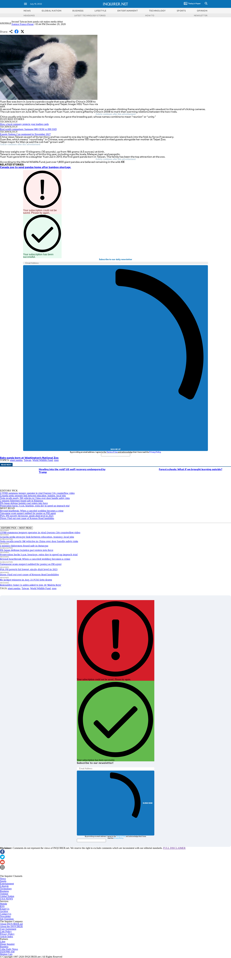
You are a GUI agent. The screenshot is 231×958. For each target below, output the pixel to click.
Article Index (6, 936)
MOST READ (25, 528)
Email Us (4, 908)
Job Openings (7, 919)
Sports (3, 881)
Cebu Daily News (9, 949)
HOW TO (149, 15)
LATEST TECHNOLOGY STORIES (90, 15)
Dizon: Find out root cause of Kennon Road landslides (27, 518)
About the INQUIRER (11, 926)
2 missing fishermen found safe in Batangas (21, 500)
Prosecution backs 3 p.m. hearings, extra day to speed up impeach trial (34, 505)
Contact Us (5, 913)
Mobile (3, 903)
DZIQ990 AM (7, 951)
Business (4, 891)
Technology (6, 888)
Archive (4, 911)
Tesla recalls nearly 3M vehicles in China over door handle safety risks (35, 498)
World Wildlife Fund (42, 460)
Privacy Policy (155, 452)
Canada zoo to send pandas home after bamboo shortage (35, 167)
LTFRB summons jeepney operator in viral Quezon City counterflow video (37, 493)
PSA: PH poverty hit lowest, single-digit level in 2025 (26, 515)
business (77, 10)
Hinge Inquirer (7, 944)
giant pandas (16, 460)
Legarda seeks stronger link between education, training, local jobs (33, 495)
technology (157, 10)
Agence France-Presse (22, 24)
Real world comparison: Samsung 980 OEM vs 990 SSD (28, 129)
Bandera (4, 946)
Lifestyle (4, 886)
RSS (2, 906)
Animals (5, 23)
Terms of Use (112, 452)
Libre (2, 941)
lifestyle (100, 10)
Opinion (4, 893)
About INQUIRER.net (11, 924)
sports (181, 10)
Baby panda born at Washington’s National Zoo (29, 457)
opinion (202, 10)
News (27, 10)
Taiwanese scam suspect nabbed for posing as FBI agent (28, 513)
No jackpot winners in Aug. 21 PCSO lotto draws (26, 579)
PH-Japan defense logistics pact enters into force (24, 503)
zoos (56, 460)
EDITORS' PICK (8, 528)
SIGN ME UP (115, 449)
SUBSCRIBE (148, 803)
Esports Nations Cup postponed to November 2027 (25, 134)
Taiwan (27, 460)
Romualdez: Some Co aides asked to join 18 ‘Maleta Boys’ (30, 584)
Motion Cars (6, 954)
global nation (51, 10)
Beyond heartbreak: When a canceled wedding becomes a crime (31, 510)
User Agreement (8, 929)
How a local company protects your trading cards (24, 124)
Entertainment (7, 883)
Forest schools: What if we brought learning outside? (190, 469)
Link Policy (6, 931)
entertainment (127, 10)
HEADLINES (29, 15)
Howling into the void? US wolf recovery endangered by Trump (72, 471)
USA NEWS (6, 898)
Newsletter (5, 916)
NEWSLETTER (200, 15)
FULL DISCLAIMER (174, 848)
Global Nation (7, 896)
